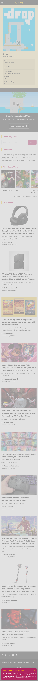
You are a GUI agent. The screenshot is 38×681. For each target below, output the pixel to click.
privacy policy (9, 676)
